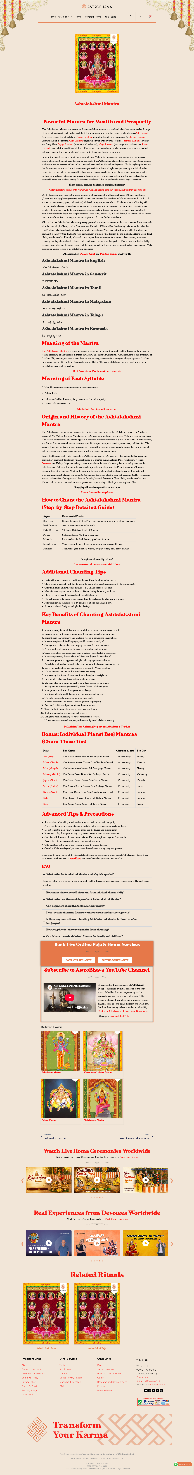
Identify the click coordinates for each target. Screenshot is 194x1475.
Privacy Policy (29, 1382)
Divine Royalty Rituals (71, 1377)
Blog (99, 1365)
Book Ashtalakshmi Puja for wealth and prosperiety (97, 370)
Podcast (101, 1386)
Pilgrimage (65, 1369)
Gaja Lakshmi (76, 140)
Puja (106, 16)
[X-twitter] (157, 1390)
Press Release (104, 1390)
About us (26, 1365)
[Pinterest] (161, 1390)
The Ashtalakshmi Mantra (54, 350)
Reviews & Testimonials (109, 1373)
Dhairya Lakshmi (136, 136)
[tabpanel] (48, 1181)
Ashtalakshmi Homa (46, 1348)
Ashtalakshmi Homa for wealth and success (96, 409)
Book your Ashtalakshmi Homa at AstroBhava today (123, 1011)
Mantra (63, 1373)
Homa (78, 16)
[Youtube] (153, 1390)
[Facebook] (146, 1390)
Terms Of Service (30, 1386)
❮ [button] (22, 1180)
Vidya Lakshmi (106, 144)
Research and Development (112, 1382)
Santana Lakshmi (132, 140)
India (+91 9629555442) (148, 1381)
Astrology (63, 16)
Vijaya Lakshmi (65, 144)
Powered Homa (92, 16)
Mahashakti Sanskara (70, 1382)
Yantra (63, 1365)
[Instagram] (149, 1390)
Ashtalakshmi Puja (120, 1016)
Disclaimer (27, 1394)
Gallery (100, 1377)
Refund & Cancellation (33, 1373)
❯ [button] (172, 1180)
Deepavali (46, 463)
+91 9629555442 (156, 1384)
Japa (113, 16)
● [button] (92, 1198)
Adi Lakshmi (142, 133)
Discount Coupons (31, 1369)
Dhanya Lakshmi (84, 136)
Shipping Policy (30, 1377)
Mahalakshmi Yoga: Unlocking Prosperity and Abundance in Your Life (97, 726)
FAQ (62, 1386)
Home (52, 16)
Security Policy (29, 1390)
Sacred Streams (105, 1369)
